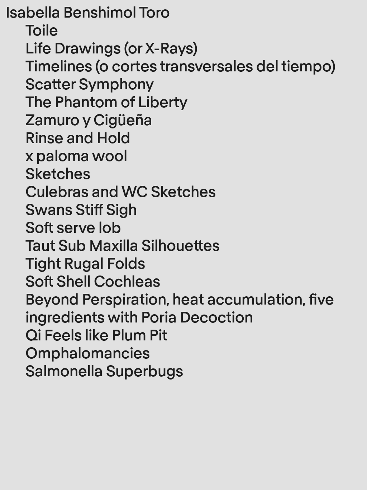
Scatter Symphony (89, 83)
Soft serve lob (73, 227)
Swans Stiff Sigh (81, 209)
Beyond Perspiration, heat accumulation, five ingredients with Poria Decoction (179, 307)
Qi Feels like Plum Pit (96, 334)
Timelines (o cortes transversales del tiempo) (180, 65)
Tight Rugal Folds (85, 263)
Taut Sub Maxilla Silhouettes (122, 245)
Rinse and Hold (77, 137)
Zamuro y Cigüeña (88, 119)
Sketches (57, 173)
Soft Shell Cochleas (92, 280)
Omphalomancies (87, 352)
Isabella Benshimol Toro (88, 11)
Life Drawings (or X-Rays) (111, 47)
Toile (41, 29)
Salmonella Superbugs (104, 370)
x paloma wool (76, 155)
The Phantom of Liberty (106, 101)
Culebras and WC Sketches (120, 191)
